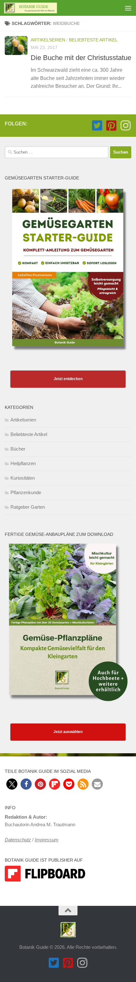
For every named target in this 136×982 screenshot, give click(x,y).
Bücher (17, 449)
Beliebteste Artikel (93, 39)
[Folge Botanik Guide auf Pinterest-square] (111, 125)
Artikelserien (48, 39)
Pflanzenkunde (25, 492)
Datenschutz (18, 839)
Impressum (47, 839)
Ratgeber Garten (27, 507)
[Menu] (128, 8)
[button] (11, 784)
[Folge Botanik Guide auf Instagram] (125, 125)
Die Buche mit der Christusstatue (81, 58)
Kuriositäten (22, 478)
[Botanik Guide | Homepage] (39, 8)
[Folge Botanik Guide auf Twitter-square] (97, 125)
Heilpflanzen (23, 463)
